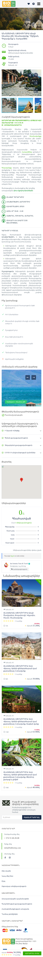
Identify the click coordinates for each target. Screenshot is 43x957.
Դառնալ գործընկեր (10, 914)
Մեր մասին (6, 871)
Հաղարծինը (27, 152)
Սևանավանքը (35, 136)
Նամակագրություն (19, 569)
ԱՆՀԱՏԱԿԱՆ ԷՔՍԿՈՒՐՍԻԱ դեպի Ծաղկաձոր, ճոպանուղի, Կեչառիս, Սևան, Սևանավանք (19, 615)
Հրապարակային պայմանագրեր (15, 899)
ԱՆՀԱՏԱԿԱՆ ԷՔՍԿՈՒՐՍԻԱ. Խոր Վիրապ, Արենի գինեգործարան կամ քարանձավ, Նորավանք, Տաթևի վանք (21, 721)
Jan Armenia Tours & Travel (19, 563)
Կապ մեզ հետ (7, 876)
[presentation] (27, 377)
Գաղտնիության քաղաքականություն (17, 904)
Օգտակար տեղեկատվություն (14, 886)
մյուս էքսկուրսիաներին (23, 190)
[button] (36, 90)
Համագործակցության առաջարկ (15, 909)
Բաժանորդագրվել (32, 817)
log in (12, 556)
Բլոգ (3, 881)
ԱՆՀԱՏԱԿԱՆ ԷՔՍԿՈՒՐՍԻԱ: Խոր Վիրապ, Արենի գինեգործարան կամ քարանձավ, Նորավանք (20, 668)
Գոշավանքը (7, 168)
